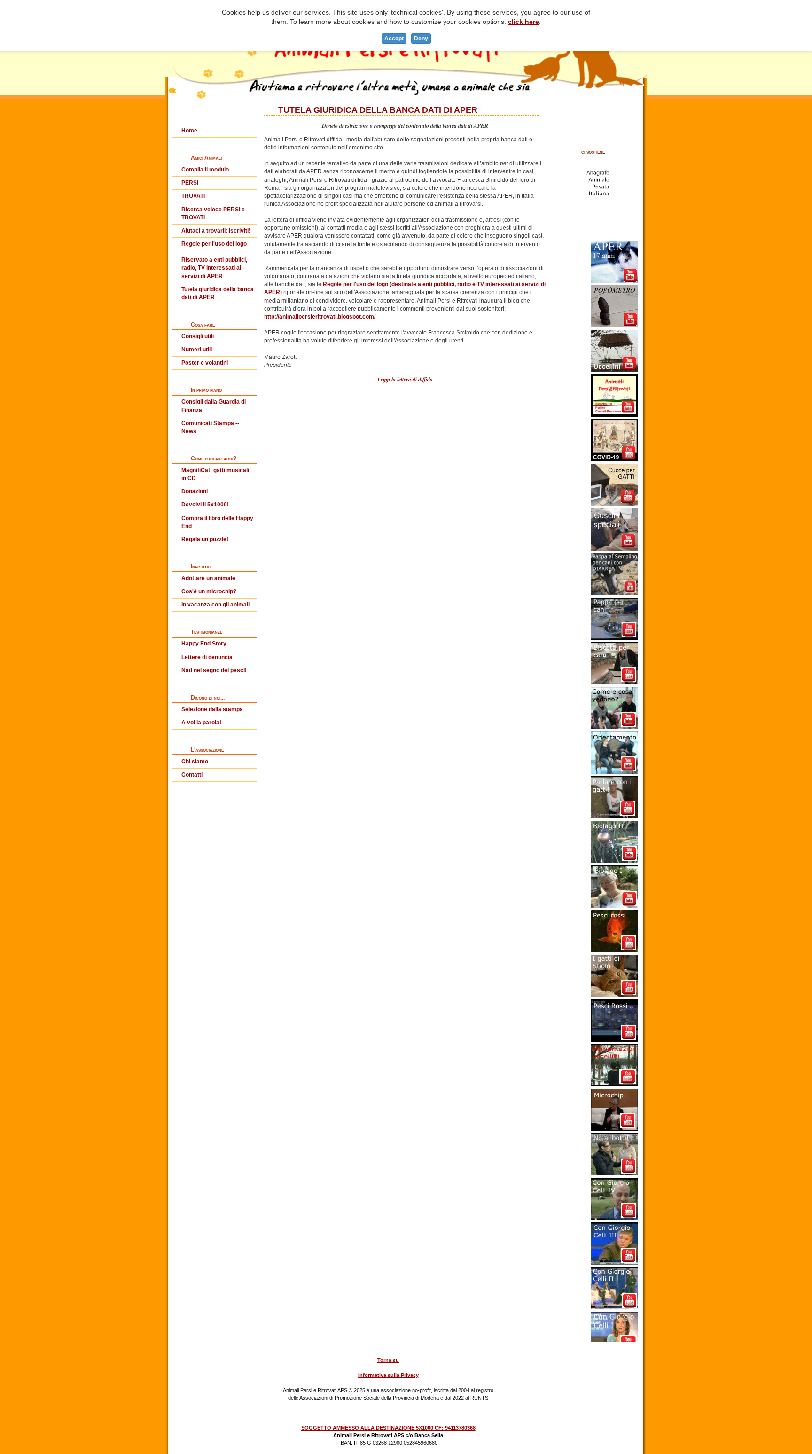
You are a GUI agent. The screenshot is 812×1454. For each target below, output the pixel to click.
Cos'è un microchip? (208, 591)
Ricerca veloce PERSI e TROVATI (213, 213)
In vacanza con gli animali (215, 604)
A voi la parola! (201, 722)
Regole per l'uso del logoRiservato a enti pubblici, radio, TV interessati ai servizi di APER (214, 260)
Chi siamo (194, 761)
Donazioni (194, 491)
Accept (394, 38)
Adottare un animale (208, 578)
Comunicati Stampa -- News (210, 427)
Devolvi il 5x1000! (205, 504)
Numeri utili (196, 349)
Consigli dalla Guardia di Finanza (213, 405)
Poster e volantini (204, 362)
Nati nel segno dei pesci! (214, 670)
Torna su (388, 1360)
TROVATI (193, 196)
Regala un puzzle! (204, 539)
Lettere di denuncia (207, 657)
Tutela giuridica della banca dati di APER (217, 293)
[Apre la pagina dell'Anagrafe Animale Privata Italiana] (593, 176)
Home (189, 130)
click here (523, 21)
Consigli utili (197, 336)
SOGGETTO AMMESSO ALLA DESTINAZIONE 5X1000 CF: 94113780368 (388, 1428)
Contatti (192, 774)
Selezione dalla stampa (212, 709)
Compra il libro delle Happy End (217, 522)
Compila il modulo (205, 169)
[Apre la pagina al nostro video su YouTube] (614, 255)
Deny (421, 38)
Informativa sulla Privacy (388, 1375)
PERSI (189, 182)
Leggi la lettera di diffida (405, 379)
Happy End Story (203, 643)
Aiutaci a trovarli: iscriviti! (215, 230)
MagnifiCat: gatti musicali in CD (215, 474)
